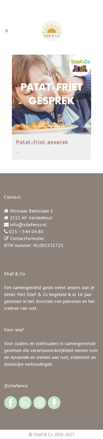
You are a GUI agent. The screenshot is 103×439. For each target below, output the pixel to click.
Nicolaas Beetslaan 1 (31, 211)
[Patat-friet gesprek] (51, 94)
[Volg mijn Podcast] (54, 402)
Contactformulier (27, 238)
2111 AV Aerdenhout (31, 218)
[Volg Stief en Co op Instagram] (39, 402)
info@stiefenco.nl (28, 224)
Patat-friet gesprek (42, 142)
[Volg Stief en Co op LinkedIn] (25, 402)
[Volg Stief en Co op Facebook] (10, 402)
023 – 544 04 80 (26, 231)
